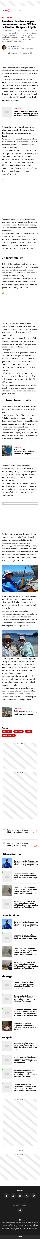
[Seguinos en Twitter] (13, 1195)
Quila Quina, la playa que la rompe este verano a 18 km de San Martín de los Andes (26, 713)
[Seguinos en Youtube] (20, 1195)
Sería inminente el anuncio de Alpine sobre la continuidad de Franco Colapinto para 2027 (26, 863)
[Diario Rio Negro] (20, 1220)
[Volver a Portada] (5, 10)
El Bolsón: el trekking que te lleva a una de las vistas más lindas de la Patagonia (25, 452)
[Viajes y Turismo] (20, 10)
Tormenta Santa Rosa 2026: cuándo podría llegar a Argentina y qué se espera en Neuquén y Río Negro (26, 999)
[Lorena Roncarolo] (4, 47)
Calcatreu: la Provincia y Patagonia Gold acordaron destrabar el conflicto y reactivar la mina (24, 985)
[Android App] (20, 1210)
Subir (20, 1237)
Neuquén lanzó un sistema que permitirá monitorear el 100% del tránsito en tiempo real (25, 877)
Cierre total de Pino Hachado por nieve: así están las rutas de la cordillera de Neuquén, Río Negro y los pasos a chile (26, 1012)
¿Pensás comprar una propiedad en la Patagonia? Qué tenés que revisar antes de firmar (25, 1026)
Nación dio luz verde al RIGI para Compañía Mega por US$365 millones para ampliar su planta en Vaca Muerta (26, 904)
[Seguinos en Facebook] (6, 1195)
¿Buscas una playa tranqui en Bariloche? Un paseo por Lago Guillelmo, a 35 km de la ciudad (26, 113)
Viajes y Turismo (7, 17)
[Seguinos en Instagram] (27, 1195)
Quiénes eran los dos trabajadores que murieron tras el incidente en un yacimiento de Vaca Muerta (25, 1087)
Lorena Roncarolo (15, 47)
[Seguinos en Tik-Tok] (33, 1195)
